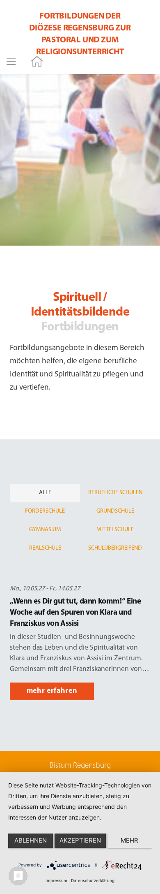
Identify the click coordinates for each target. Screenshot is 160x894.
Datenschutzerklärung (92, 880)
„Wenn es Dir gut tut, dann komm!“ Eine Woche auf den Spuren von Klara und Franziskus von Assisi (75, 613)
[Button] (37, 62)
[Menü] (11, 61)
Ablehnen (30, 840)
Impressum (56, 880)
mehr (129, 840)
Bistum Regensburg (80, 766)
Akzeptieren (80, 840)
